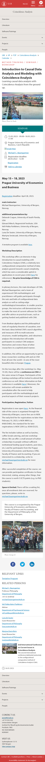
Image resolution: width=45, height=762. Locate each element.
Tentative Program (10, 578)
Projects (5, 43)
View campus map (8, 746)
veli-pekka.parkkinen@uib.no (13, 613)
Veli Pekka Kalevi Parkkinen (12, 604)
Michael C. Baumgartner (18, 152)
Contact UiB (5, 757)
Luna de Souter (7, 618)
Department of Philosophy (12, 593)
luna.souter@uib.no (9, 626)
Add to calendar (15, 166)
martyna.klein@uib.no (10, 640)
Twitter (22, 564)
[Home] (4, 3)
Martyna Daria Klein (9, 631)
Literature (5, 25)
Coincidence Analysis (22, 11)
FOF (14, 55)
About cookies (37, 757)
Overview (5, 19)
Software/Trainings (9, 31)
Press (28, 757)
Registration (13, 162)
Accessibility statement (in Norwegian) (22, 760)
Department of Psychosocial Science (15, 610)
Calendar (5, 58)
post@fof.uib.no (7, 718)
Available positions (18, 757)
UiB (3, 55)
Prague (27, 363)
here (30, 244)
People (4, 49)
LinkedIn (32, 564)
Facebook (12, 564)
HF (9, 55)
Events (4, 37)
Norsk (25, 4)
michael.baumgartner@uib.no (15, 460)
